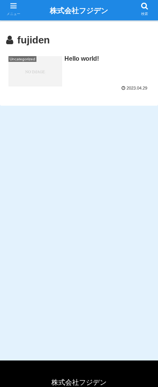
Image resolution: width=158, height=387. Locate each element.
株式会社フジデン (79, 11)
